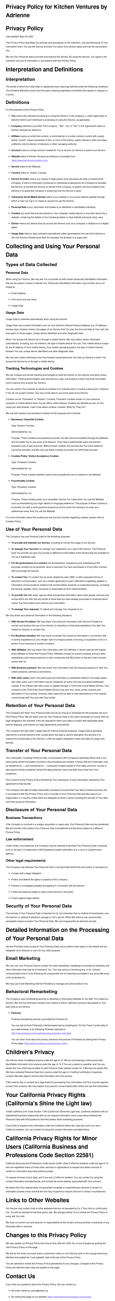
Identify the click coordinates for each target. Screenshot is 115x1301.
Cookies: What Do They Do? (71, 407)
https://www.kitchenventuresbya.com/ (29, 160)
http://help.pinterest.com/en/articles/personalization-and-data (41, 1033)
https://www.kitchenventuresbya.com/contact (69, 1296)
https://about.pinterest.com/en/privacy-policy (46, 1043)
